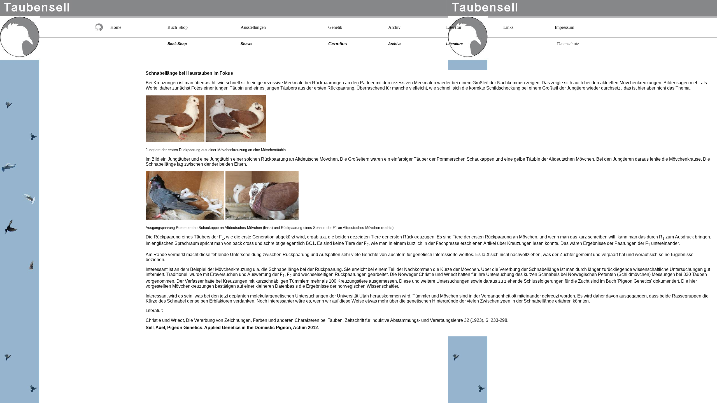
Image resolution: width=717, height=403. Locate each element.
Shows (246, 44)
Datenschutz (568, 43)
